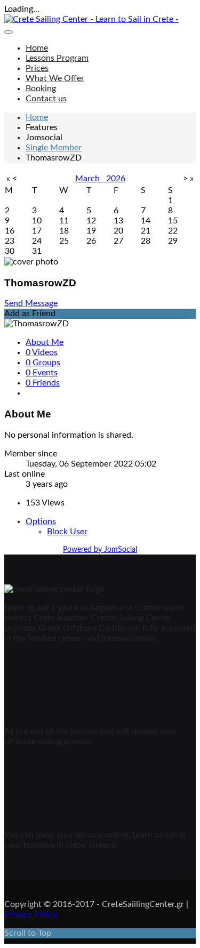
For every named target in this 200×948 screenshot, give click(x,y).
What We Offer (55, 78)
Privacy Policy (30, 914)
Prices (37, 68)
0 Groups (43, 362)
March (90, 178)
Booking (41, 88)
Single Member (54, 147)
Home (37, 48)
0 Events (42, 372)
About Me (44, 342)
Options (41, 521)
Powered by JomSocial (100, 549)
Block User (67, 531)
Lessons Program (57, 58)
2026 (115, 178)
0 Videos (42, 352)
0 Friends (43, 383)
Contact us (46, 98)
